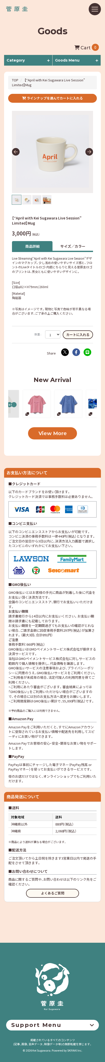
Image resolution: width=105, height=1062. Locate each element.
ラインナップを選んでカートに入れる (54, 98)
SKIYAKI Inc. (74, 1050)
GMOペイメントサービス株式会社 (43, 658)
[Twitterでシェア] (65, 352)
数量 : (37, 334)
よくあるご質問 (52, 893)
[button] (16, 152)
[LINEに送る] (87, 352)
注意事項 (49, 668)
